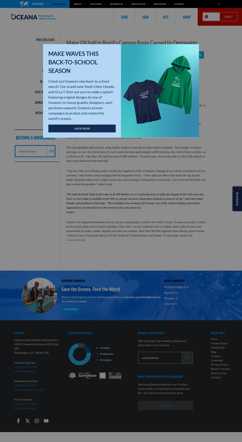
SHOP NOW (82, 128)
